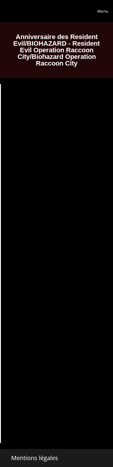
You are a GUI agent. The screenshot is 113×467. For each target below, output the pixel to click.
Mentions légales (34, 458)
